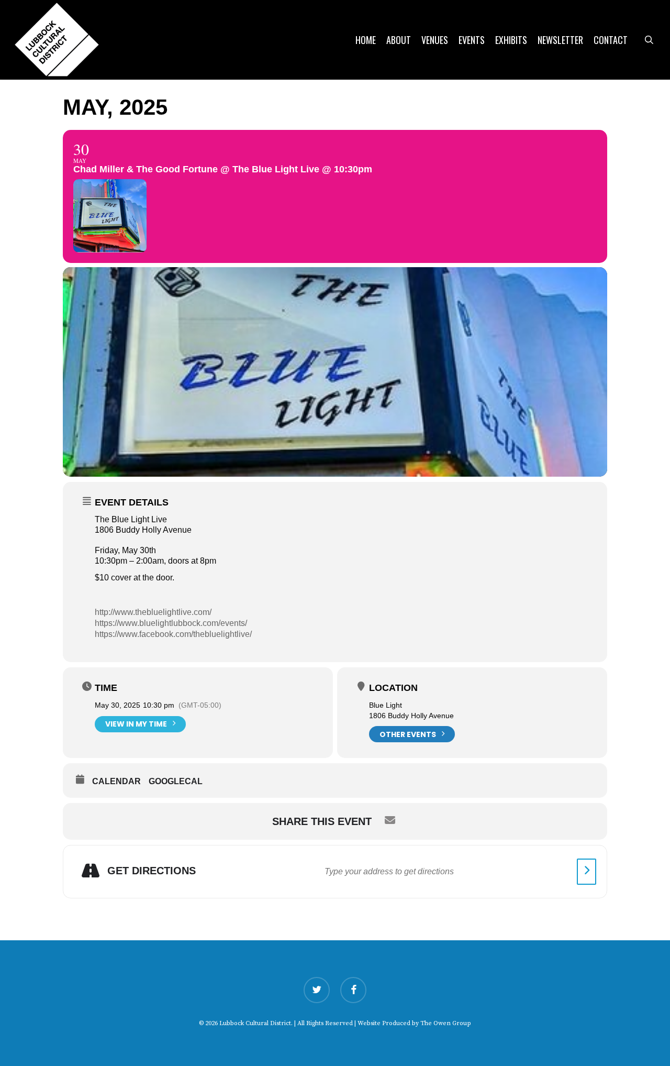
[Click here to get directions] (586, 872)
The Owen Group (445, 1023)
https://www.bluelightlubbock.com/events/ (171, 623)
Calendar (116, 781)
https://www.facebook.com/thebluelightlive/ (173, 634)
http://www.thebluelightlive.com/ (153, 612)
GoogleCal (176, 781)
